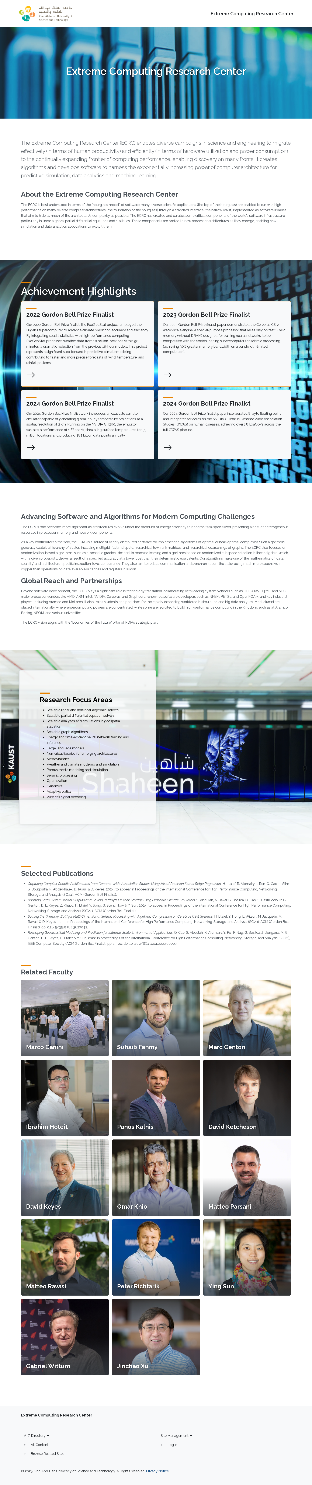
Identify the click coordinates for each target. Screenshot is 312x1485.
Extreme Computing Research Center (252, 13)
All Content (39, 1445)
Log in (172, 1445)
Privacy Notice (157, 1471)
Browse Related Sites (47, 1454)
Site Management (174, 1436)
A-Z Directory (34, 1436)
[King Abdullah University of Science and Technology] (45, 13)
